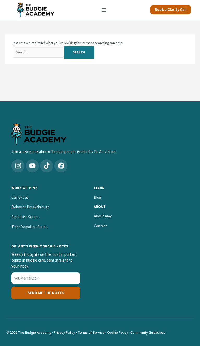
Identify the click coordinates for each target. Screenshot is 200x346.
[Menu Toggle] (104, 10)
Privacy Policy (64, 332)
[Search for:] (38, 52)
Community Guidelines (147, 332)
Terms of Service (91, 332)
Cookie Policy (117, 332)
